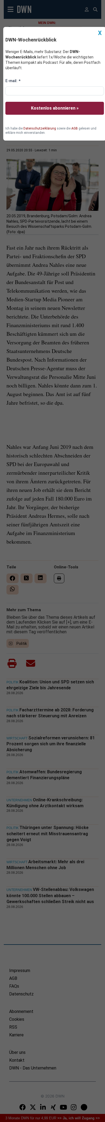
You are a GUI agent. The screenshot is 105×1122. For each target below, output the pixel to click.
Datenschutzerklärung (39, 128)
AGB (74, 128)
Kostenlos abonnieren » (55, 108)
